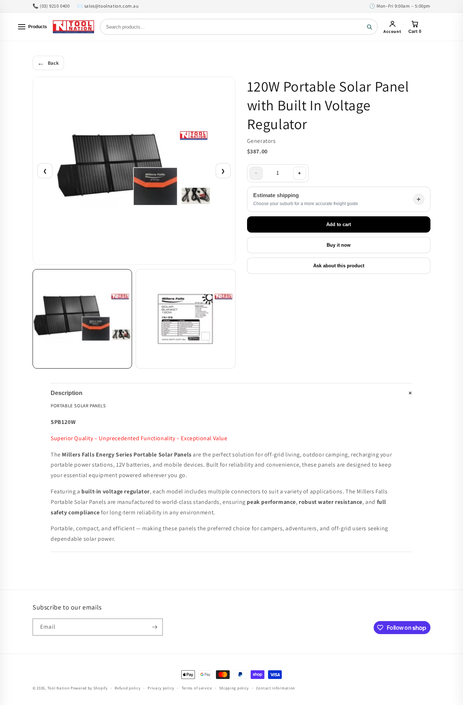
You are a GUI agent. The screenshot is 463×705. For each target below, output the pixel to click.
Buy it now (339, 245)
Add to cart (338, 224)
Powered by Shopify (89, 688)
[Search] (369, 27)
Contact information (275, 688)
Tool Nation (58, 688)
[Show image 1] (82, 319)
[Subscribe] (154, 627)
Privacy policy (161, 688)
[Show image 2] (185, 319)
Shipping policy (234, 688)
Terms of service (197, 688)
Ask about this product (338, 265)
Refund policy (127, 688)
